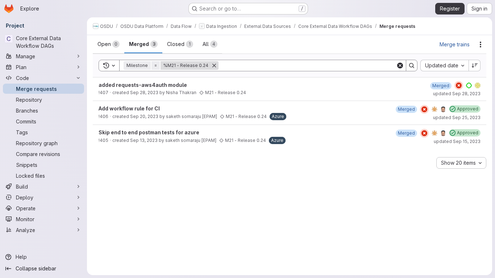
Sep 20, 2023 (144, 116)
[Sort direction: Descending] (475, 65)
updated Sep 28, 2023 (457, 93)
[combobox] (444, 65)
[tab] (108, 44)
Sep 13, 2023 (144, 140)
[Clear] (400, 65)
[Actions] (480, 44)
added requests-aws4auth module (143, 85)
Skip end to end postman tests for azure (149, 132)
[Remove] (214, 65)
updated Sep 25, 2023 (457, 117)
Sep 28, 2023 (144, 92)
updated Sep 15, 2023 (457, 141)
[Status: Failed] (458, 85)
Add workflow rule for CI (129, 108)
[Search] (411, 65)
